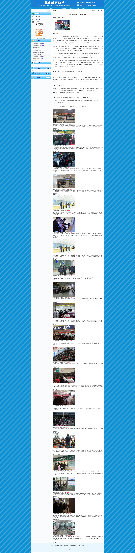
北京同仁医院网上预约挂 (37, 49)
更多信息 (54, 542)
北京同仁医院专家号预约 (37, 52)
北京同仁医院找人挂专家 (37, 58)
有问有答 (77, 8)
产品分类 (64, 8)
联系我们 (84, 8)
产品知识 (71, 8)
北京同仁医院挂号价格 (37, 54)
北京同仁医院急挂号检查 (37, 45)
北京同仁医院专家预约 (37, 50)
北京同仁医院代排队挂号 (37, 43)
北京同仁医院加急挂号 (37, 47)
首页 (51, 8)
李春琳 (83, 545)
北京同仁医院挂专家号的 (37, 60)
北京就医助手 (55, 128)
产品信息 (57, 8)
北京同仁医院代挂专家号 (37, 56)
